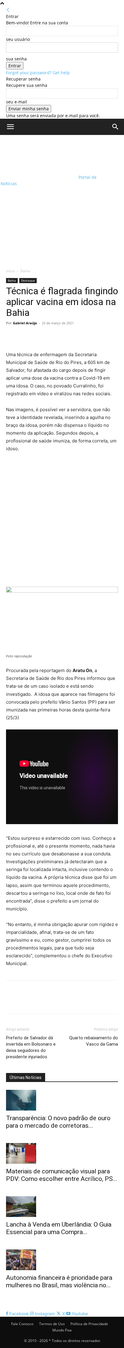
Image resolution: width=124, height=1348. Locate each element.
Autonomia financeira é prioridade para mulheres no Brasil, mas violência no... (59, 1281)
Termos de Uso (52, 1323)
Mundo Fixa (62, 1330)
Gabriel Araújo (25, 323)
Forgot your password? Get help (38, 72)
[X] (26, 337)
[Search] (115, 127)
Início (10, 271)
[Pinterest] (40, 337)
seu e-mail (16, 102)
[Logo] (39, 154)
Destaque (28, 280)
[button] (10, 127)
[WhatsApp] (54, 337)
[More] (67, 337)
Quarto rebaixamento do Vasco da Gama (93, 1041)
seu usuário (18, 39)
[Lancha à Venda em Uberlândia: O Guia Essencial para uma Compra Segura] (62, 1206)
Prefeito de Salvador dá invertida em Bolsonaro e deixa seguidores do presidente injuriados (31, 1047)
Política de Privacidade (89, 1323)
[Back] (8, 10)
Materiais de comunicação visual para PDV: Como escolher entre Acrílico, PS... (61, 1175)
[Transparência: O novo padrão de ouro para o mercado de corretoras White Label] (62, 1100)
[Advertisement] (62, 200)
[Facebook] (12, 337)
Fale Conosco (22, 1323)
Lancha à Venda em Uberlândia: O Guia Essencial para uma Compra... (58, 1228)
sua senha (16, 59)
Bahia (25, 271)
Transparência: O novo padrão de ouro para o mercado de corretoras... (58, 1121)
